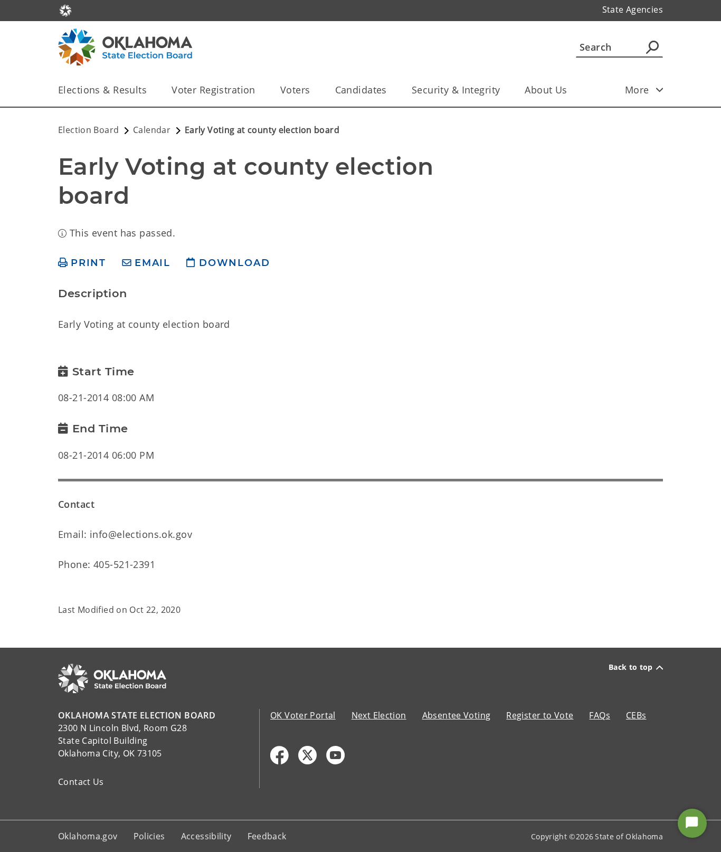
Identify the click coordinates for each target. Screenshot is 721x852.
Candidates (361, 89)
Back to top (631, 667)
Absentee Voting (456, 715)
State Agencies (632, 9)
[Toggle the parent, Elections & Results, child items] (150, 90)
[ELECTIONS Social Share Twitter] (307, 755)
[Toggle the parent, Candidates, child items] (390, 90)
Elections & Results (102, 89)
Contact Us (81, 782)
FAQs (599, 715)
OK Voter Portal (303, 715)
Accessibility (206, 836)
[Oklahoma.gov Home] (65, 9)
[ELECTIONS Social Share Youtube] (335, 755)
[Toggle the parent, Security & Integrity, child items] (503, 90)
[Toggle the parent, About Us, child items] (570, 90)
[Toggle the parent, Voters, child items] (313, 90)
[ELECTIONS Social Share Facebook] (279, 755)
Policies (149, 836)
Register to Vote (539, 715)
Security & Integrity (456, 89)
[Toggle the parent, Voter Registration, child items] (258, 90)
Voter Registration (213, 89)
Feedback (267, 836)
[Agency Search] (652, 47)
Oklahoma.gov (88, 836)
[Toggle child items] (659, 89)
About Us (546, 89)
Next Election (379, 715)
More (637, 89)
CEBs (636, 715)
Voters (295, 89)
